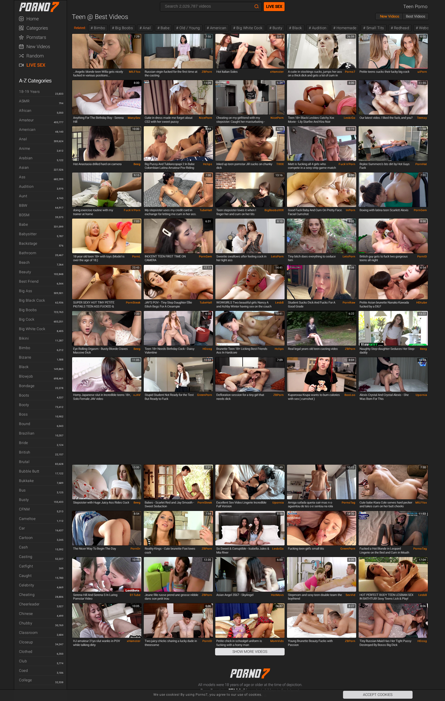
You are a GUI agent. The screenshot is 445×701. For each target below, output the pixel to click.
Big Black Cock (32, 300)
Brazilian (27, 433)
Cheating (27, 594)
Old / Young (189, 28)
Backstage (28, 243)
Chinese (26, 613)
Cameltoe (27, 518)
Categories (37, 28)
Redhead (401, 28)
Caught (25, 575)
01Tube (135, 595)
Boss (23, 414)
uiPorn (422, 71)
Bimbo (24, 348)
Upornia (421, 395)
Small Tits (374, 28)
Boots (24, 395)
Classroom (28, 632)
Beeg (137, 164)
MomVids (277, 641)
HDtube (421, 302)
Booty (24, 405)
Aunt (23, 196)
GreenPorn (204, 395)
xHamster (277, 71)
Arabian (26, 158)
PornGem (420, 210)
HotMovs (277, 595)
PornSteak (133, 302)
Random (35, 56)
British (24, 452)
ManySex (134, 117)
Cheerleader (29, 604)
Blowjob (26, 376)
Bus (22, 490)
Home (32, 19)
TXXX (280, 164)
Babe (23, 224)
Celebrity (26, 585)
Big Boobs (28, 310)
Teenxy (422, 117)
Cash (23, 547)
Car (22, 528)
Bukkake (26, 481)
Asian (24, 167)
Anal (23, 139)
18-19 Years (29, 91)
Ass (22, 177)
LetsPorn (277, 256)
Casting (25, 556)
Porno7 (350, 71)
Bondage (27, 386)
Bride (23, 443)
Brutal (24, 462)
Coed (23, 670)
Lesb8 (279, 302)
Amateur (26, 120)
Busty (24, 500)
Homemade (345, 28)
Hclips (207, 164)
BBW (23, 205)
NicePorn (205, 117)
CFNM (24, 509)
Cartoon (26, 537)
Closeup (26, 642)
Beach (24, 262)
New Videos (38, 46)
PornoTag (348, 502)
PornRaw (349, 302)
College (25, 680)
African (25, 110)
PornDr (135, 548)
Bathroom (27, 253)
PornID (422, 256)
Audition (26, 186)
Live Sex (35, 65)
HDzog (207, 348)
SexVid (350, 595)
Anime (24, 148)
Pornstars (36, 37)
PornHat (421, 164)
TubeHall (206, 210)
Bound (24, 424)
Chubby (25, 623)
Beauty (25, 272)
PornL (136, 256)
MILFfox (134, 71)
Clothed (25, 651)
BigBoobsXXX (274, 210)
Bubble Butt (29, 471)
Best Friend (29, 281)
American (27, 129)
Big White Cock (32, 329)
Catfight (26, 566)
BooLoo (349, 395)
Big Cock (26, 319)
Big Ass (25, 291)
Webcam (426, 28)
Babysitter (28, 234)
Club (23, 661)
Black (24, 367)
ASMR (24, 101)
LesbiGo (349, 117)
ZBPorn (207, 71)
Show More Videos (249, 651)
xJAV (136, 395)
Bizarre (25, 357)
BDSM (24, 215)
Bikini (24, 338)
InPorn (350, 210)
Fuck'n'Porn (347, 164)
